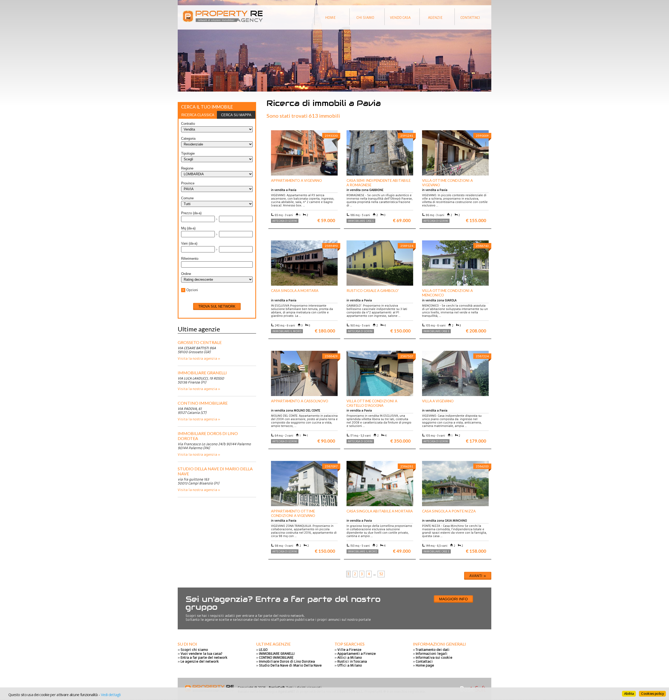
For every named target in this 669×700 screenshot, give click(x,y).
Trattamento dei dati (432, 650)
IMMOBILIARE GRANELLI (202, 372)
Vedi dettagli (110, 694)
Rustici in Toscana (352, 661)
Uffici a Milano (349, 665)
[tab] (197, 115)
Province (187, 183)
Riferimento (189, 259)
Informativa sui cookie (434, 657)
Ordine (186, 274)
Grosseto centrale (200, 342)
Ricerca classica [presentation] (197, 115)
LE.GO (263, 650)
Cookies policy (652, 693)
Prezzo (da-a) (191, 213)
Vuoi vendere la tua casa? (201, 654)
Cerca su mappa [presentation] (236, 115)
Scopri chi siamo (194, 650)
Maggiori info (453, 599)
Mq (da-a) (188, 228)
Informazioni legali (431, 654)
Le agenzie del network (200, 661)
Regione (187, 168)
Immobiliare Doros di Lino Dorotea (208, 436)
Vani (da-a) (189, 243)
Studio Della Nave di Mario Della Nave (215, 471)
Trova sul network (216, 306)
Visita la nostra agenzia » (199, 358)
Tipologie (188, 153)
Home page (425, 665)
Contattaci (424, 661)
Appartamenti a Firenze (356, 654)
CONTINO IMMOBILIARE (203, 402)
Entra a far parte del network (204, 657)
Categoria (188, 138)
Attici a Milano (349, 657)
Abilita (629, 693)
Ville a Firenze (349, 650)
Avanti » (477, 575)
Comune (187, 198)
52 (381, 574)
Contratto (188, 124)
